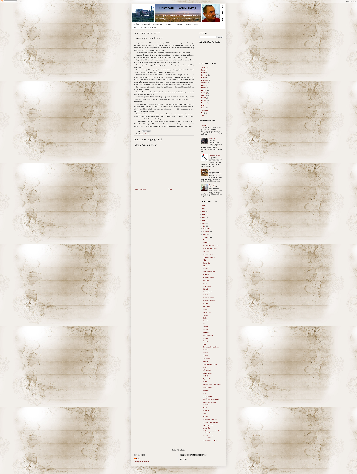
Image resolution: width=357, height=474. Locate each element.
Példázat (203, 103)
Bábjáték (205, 329)
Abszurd (203, 67)
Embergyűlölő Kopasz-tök (211, 245)
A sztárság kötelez (208, 277)
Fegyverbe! (206, 251)
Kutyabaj (206, 242)
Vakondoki (212, 138)
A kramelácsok (207, 292)
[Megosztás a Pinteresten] (150, 131)
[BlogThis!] (144, 131)
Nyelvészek (206, 379)
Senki (204, 318)
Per (204, 324)
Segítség (205, 361)
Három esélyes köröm (209, 402)
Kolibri (205, 393)
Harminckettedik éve (209, 271)
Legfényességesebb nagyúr (211, 399)
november (206, 231)
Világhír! (205, 416)
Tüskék (205, 367)
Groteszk (204, 82)
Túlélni (205, 283)
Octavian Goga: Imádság (210, 422)
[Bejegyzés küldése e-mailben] (139, 131)
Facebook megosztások (192, 24)
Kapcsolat (179, 24)
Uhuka (205, 413)
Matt (204, 240)
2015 (203, 214)
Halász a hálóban (208, 254)
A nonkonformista (208, 298)
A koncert (206, 410)
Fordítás (203, 77)
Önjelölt (205, 321)
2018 (203, 206)
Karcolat (203, 90)
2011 (203, 226)
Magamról (205, 125)
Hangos (203, 85)
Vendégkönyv (169, 24)
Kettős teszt (206, 295)
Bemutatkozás (146, 24)
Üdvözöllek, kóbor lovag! (178, 8)
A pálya (205, 303)
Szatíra (147, 134)
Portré (203, 105)
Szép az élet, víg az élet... (210, 419)
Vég (204, 344)
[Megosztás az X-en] (146, 131)
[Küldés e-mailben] (143, 131)
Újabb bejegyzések (140, 189)
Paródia (203, 100)
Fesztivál (205, 353)
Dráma (203, 70)
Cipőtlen (205, 355)
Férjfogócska (207, 370)
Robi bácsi (206, 274)
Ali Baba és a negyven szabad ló (212, 384)
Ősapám (205, 341)
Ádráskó (205, 315)
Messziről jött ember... (209, 300)
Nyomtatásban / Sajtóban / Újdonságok (144, 27)
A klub (205, 382)
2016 (203, 211)
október (205, 234)
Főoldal (170, 189)
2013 (203, 220)
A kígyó (205, 376)
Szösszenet (204, 110)
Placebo (205, 269)
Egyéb (203, 72)
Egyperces (204, 75)
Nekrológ (204, 93)
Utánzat (205, 327)
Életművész (206, 428)
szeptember (206, 237)
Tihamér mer (207, 266)
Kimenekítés (206, 312)
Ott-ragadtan (206, 358)
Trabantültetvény (208, 335)
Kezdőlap (136, 24)
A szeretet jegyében (214, 155)
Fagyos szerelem (208, 425)
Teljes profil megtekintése (141, 461)
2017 (203, 208)
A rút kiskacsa (207, 405)
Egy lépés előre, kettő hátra (211, 347)
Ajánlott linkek (157, 24)
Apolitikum (206, 280)
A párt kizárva (207, 350)
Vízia (204, 260)
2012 (203, 223)
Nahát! (205, 408)
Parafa (211, 170)
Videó (203, 115)
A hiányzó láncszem (209, 257)
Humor (203, 87)
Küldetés (205, 289)
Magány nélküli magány (210, 364)
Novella (203, 95)
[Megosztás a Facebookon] (148, 131)
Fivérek (205, 309)
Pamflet (203, 98)
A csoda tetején (207, 396)
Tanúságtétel (212, 185)
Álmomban (206, 306)
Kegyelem (206, 390)
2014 (203, 217)
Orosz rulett (206, 263)
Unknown (139, 459)
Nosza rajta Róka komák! (210, 440)
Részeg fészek (207, 373)
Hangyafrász (207, 286)
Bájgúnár (206, 338)
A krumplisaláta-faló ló (210, 248)
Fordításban (204, 80)
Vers (202, 113)
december (206, 228)
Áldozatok (206, 332)
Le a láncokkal (207, 387)
